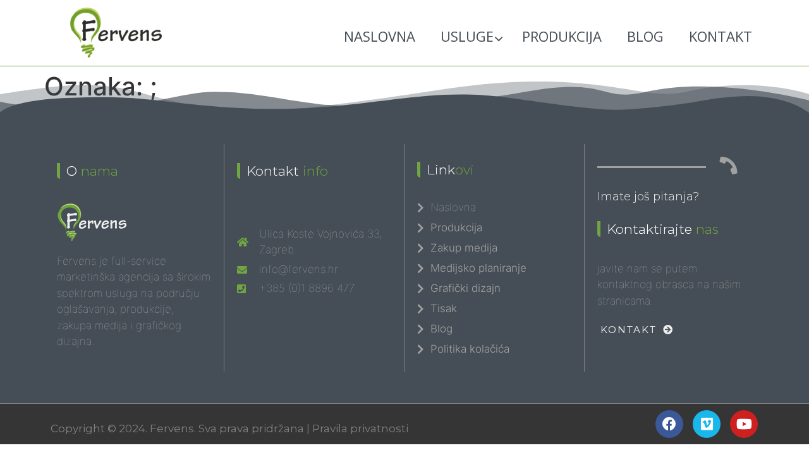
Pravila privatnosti (360, 428)
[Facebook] (669, 424)
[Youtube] (744, 424)
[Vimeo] (707, 424)
